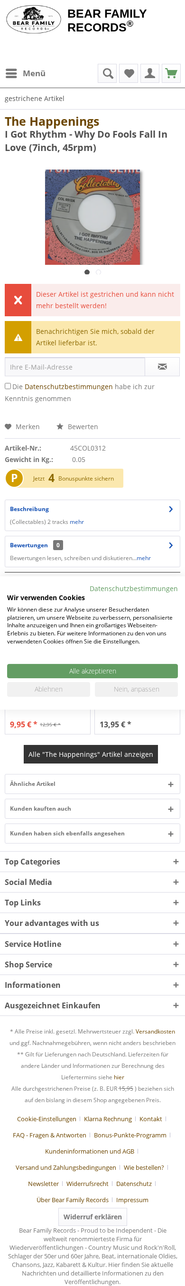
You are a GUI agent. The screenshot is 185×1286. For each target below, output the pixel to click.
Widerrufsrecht (87, 1183)
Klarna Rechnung (108, 1119)
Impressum (132, 1200)
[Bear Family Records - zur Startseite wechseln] (34, 20)
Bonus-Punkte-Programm (130, 1135)
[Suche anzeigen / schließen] (107, 73)
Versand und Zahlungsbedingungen (66, 1167)
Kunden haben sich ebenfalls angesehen (67, 833)
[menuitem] (25, 73)
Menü (34, 73)
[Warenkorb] (171, 73)
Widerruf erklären (93, 1216)
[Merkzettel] (128, 73)
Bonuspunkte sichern (86, 478)
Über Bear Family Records (73, 1200)
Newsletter (43, 1183)
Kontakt (150, 1119)
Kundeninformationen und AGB (89, 1151)
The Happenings (52, 121)
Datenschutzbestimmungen (69, 386)
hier (119, 1077)
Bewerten (82, 426)
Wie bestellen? (144, 1167)
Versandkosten (155, 1031)
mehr (77, 522)
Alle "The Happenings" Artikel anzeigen (90, 754)
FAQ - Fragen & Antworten (49, 1135)
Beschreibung (29, 509)
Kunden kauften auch (40, 808)
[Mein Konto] (149, 73)
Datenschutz (134, 1183)
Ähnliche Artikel (33, 784)
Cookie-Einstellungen (46, 1119)
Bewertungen (29, 545)
